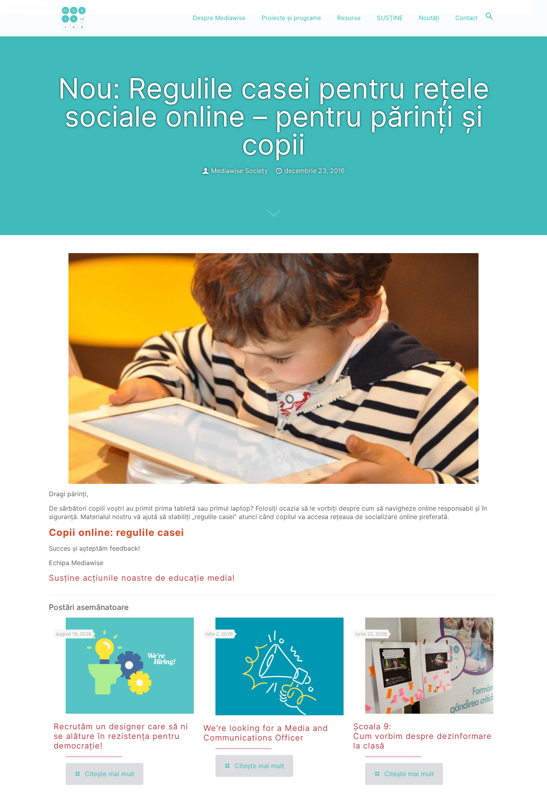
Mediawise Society (239, 171)
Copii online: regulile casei (116, 532)
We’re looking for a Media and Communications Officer (265, 733)
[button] (489, 18)
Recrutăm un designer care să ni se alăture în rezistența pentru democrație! (121, 736)
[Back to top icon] (508, 784)
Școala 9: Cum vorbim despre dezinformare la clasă (422, 736)
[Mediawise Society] (74, 18)
